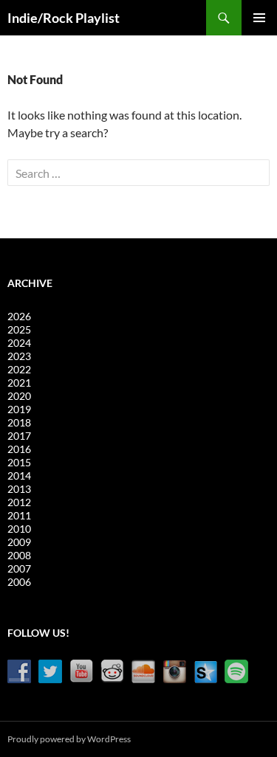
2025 (19, 329)
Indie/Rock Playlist (63, 18)
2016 (19, 449)
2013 (19, 489)
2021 (19, 382)
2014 (19, 475)
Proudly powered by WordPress (69, 738)
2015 (19, 462)
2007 (19, 568)
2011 (19, 515)
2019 (19, 409)
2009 (19, 542)
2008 (19, 555)
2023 (19, 356)
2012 (19, 502)
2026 (19, 316)
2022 (19, 369)
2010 (19, 528)
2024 (19, 342)
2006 (19, 581)
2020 (19, 396)
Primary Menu (259, 17)
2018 (19, 422)
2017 (19, 435)
